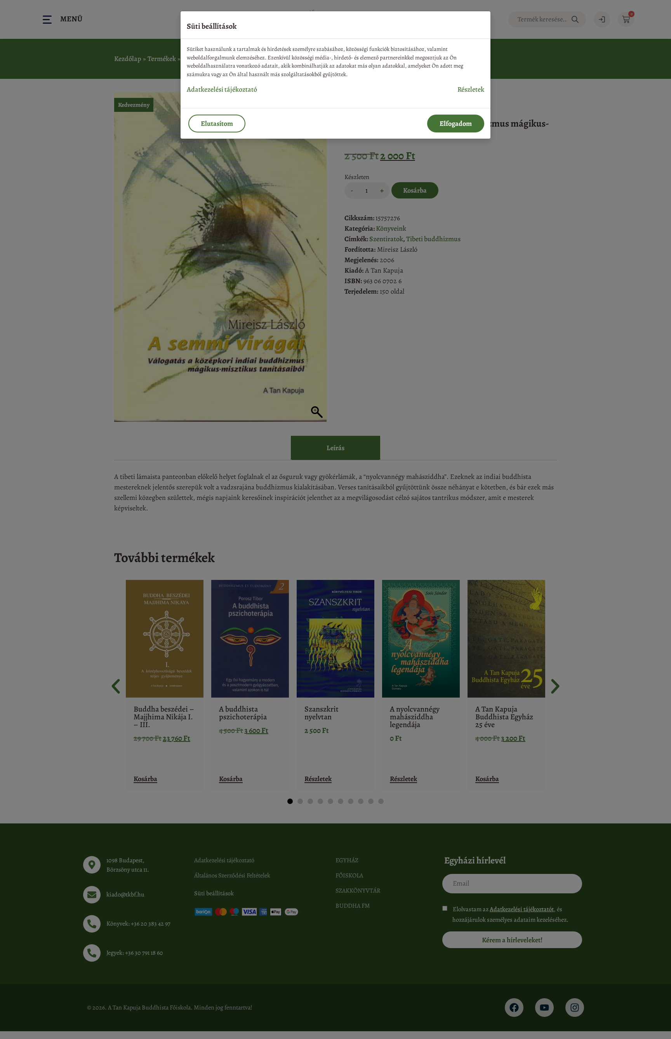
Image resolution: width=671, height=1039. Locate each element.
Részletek (470, 89)
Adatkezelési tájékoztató (222, 89)
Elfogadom (456, 123)
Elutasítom (217, 123)
